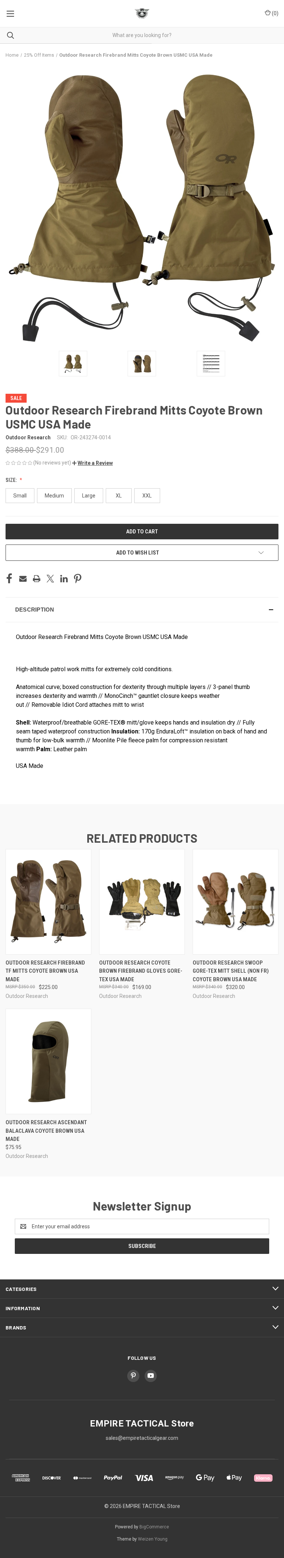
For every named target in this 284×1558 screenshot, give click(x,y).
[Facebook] (9, 578)
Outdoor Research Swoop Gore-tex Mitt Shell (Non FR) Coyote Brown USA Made (231, 971)
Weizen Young (153, 1539)
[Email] (23, 578)
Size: (12, 480)
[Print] (36, 578)
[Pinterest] (77, 578)
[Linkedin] (64, 578)
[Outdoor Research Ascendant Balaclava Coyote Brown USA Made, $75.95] (48, 1061)
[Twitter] (50, 578)
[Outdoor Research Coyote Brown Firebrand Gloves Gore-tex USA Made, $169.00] (142, 901)
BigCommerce (154, 1526)
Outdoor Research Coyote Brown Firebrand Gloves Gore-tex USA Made (140, 971)
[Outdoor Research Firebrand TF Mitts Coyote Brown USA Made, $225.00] (48, 901)
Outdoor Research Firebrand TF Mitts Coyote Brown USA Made (45, 971)
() (274, 13)
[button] (92, 463)
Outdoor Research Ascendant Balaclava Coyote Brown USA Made (46, 1130)
